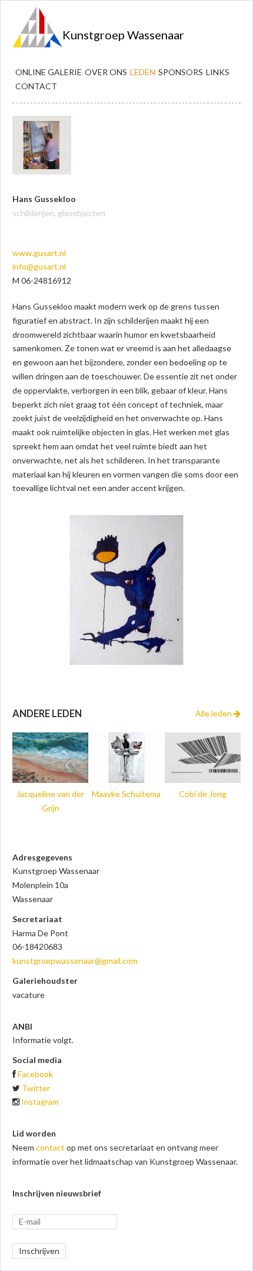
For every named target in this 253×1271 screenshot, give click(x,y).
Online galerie (48, 72)
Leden (142, 72)
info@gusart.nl (39, 266)
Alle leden (214, 713)
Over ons (106, 72)
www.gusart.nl (39, 253)
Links (217, 72)
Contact (36, 86)
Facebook (35, 1074)
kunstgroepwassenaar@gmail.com (75, 961)
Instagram (40, 1102)
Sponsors (180, 72)
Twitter (36, 1088)
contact (50, 1147)
